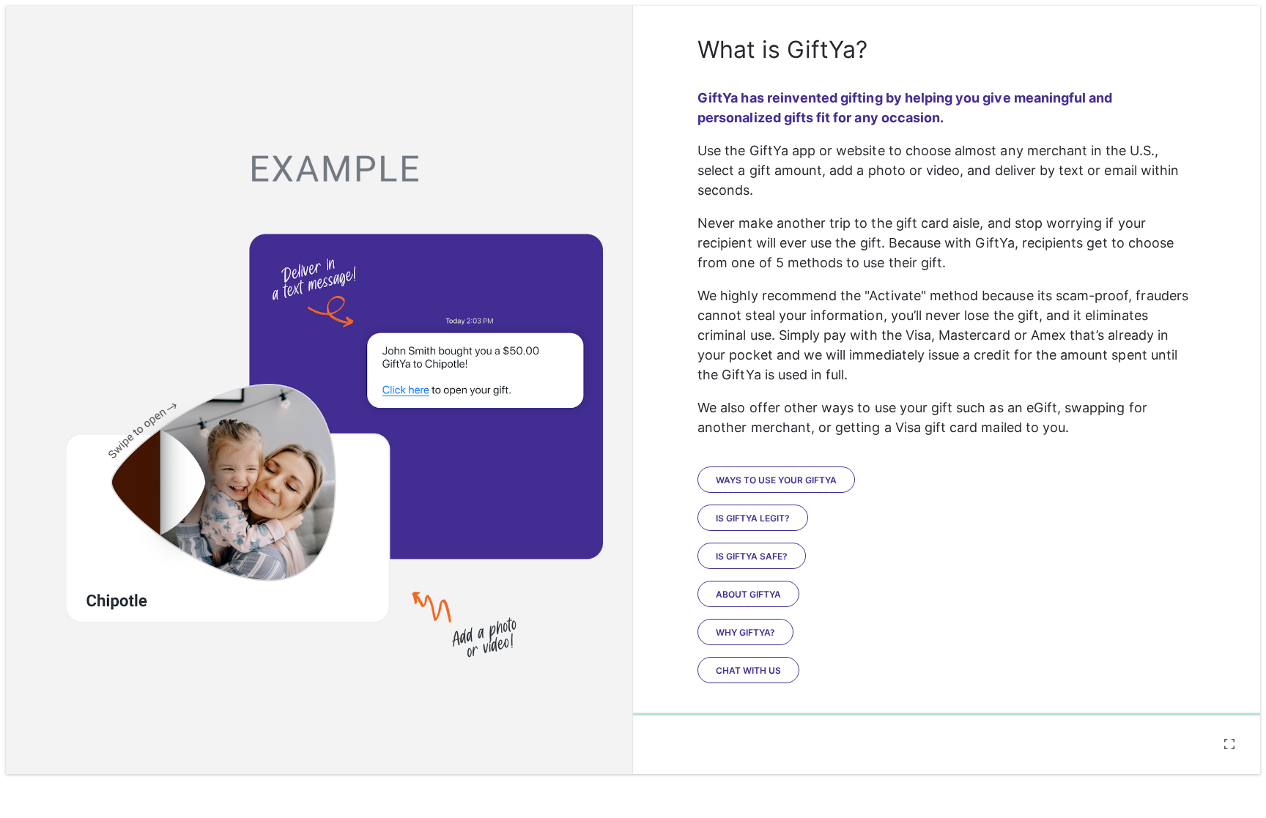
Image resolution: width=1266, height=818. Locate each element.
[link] (752, 518)
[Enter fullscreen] (1229, 744)
